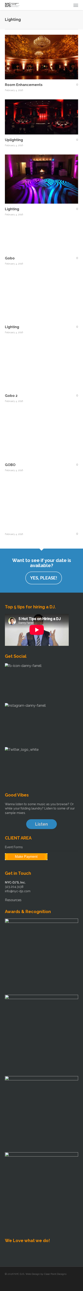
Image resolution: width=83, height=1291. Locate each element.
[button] (75, 5)
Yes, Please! (43, 577)
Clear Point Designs (55, 1273)
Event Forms (14, 847)
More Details (42, 113)
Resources (13, 900)
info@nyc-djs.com (17, 891)
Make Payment (26, 856)
